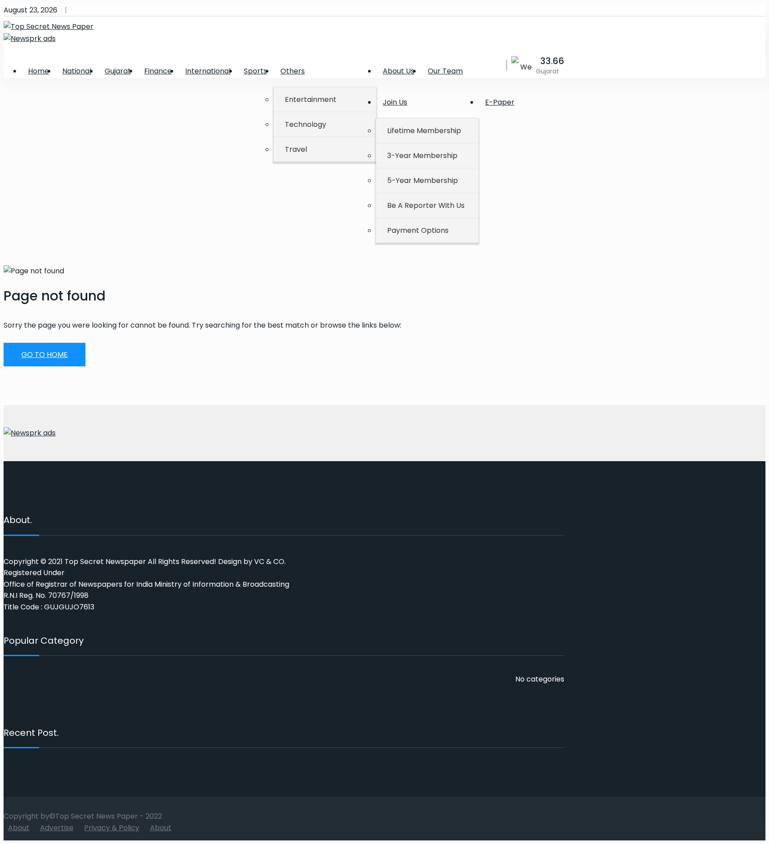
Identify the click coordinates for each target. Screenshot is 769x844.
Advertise (56, 828)
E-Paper (499, 102)
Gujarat (118, 71)
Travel (296, 149)
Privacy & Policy (111, 828)
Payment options (418, 230)
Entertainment (310, 99)
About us (398, 71)
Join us (395, 102)
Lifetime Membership (424, 131)
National (76, 71)
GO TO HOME (44, 354)
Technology (305, 124)
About (18, 828)
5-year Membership (422, 180)
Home (38, 71)
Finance (158, 71)
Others (292, 71)
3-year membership (422, 155)
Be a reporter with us (426, 205)
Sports (255, 71)
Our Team (445, 71)
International (208, 71)
